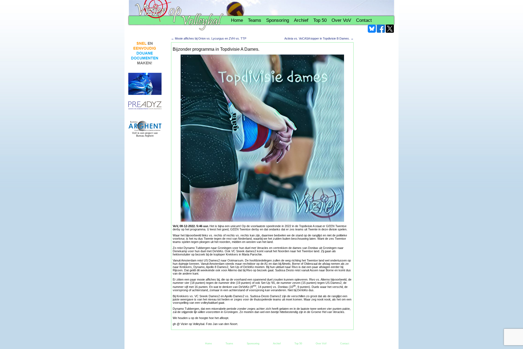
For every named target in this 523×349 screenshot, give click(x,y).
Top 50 (320, 20)
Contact (364, 20)
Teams (254, 20)
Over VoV (341, 20)
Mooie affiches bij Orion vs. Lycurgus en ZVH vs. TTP (208, 38)
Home (237, 20)
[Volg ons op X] (390, 29)
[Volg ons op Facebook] (381, 29)
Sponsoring (277, 20)
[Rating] (145, 105)
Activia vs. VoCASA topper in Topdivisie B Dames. (319, 38)
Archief (301, 20)
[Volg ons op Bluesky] (372, 29)
